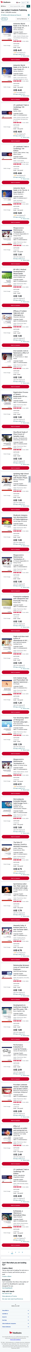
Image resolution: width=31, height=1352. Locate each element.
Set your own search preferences (12, 1299)
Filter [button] (5, 18)
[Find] (28, 6)
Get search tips (7, 1293)
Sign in (23, 2)
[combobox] (18, 6)
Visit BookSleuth (7, 1288)
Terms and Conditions (15, 1339)
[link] (29, 15)
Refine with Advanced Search (12, 15)
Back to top (15, 1305)
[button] (25, 56)
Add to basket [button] (15, 59)
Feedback (29, 479)
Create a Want (6, 1276)
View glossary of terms (9, 1296)
